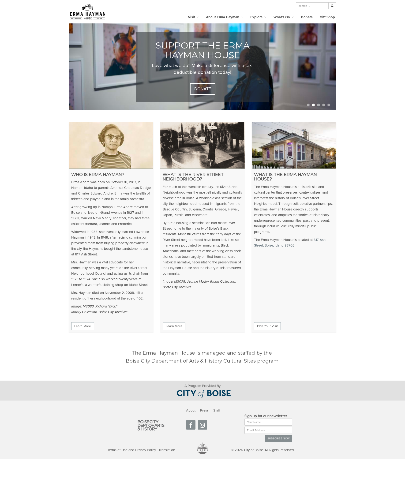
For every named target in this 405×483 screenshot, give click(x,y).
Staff (216, 410)
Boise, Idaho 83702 (280, 245)
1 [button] (308, 105)
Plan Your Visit (267, 326)
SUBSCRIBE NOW (278, 438)
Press (204, 410)
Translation (166, 450)
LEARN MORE (202, 86)
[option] (202, 66)
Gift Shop (327, 17)
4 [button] (323, 105)
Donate (307, 17)
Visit (192, 17)
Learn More (82, 326)
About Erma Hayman (223, 17)
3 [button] (318, 105)
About (190, 410)
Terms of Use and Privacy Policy (131, 450)
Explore (256, 17)
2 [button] (313, 105)
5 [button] (328, 105)
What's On (282, 17)
